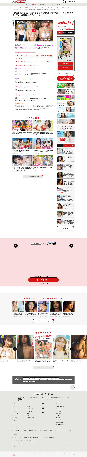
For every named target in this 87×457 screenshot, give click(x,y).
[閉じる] (74, 454)
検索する (62, 1)
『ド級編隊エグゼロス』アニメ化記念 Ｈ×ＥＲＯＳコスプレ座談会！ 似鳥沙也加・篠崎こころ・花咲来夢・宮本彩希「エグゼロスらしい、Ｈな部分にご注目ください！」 (34, 57)
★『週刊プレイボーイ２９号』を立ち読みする (25, 52)
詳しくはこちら (15, 455)
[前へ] (15, 349)
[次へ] (72, 349)
